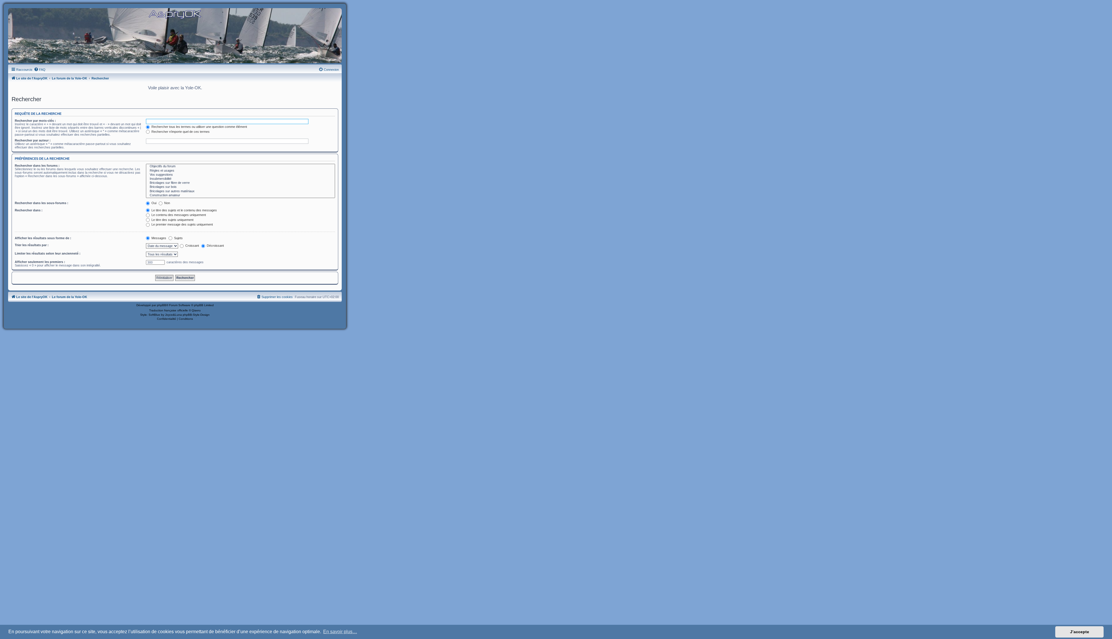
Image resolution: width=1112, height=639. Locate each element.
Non (166, 203)
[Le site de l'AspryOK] (174, 14)
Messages (158, 238)
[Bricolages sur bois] (240, 187)
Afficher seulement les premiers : (40, 262)
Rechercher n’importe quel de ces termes (180, 131)
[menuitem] (39, 69)
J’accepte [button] (1079, 631)
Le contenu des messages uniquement (178, 215)
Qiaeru (196, 310)
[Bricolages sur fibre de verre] (240, 183)
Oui (153, 203)
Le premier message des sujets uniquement (182, 224)
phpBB (161, 305)
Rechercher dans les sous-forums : (41, 203)
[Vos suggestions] (240, 175)
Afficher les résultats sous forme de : (43, 238)
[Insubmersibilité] (240, 179)
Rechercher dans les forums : (37, 165)
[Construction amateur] (240, 195)
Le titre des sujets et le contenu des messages (184, 210)
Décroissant (215, 245)
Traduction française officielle (168, 310)
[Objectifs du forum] (240, 166)
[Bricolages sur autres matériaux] (240, 191)
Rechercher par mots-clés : (35, 120)
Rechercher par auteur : (33, 140)
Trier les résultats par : (32, 245)
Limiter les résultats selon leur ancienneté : (48, 253)
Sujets (178, 238)
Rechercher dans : (29, 210)
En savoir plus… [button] (340, 631)
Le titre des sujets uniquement (172, 220)
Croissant (191, 245)
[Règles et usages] (240, 171)
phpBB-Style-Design (196, 314)
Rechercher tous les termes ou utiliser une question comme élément (199, 126)
